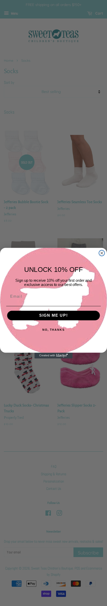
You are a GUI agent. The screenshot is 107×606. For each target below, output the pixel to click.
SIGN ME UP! (53, 315)
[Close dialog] (102, 253)
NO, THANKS (53, 330)
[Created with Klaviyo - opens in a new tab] (53, 355)
